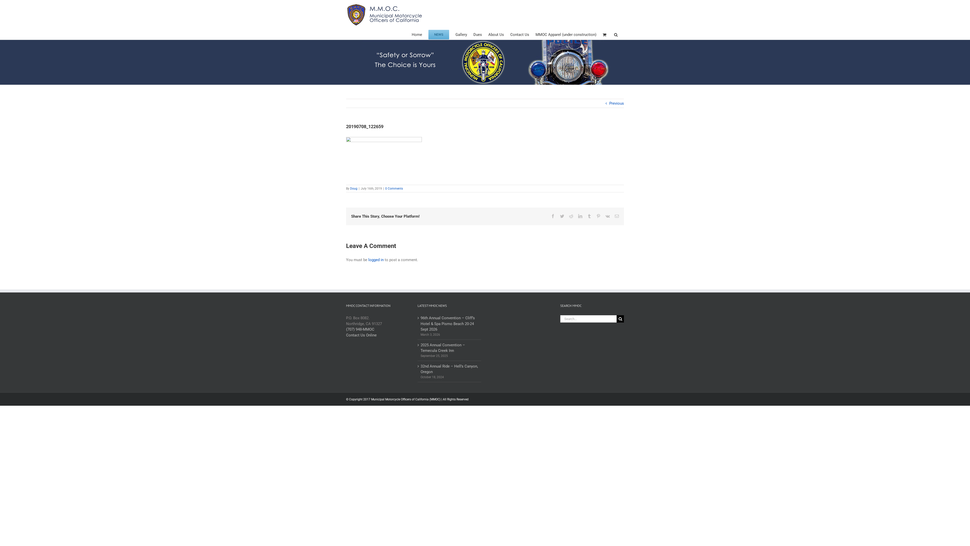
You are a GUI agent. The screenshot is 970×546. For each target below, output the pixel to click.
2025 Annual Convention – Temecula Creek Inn (443, 348)
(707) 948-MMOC (360, 329)
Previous (616, 103)
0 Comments (394, 188)
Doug (353, 188)
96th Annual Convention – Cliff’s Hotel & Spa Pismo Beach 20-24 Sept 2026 (448, 324)
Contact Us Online (361, 335)
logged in (376, 260)
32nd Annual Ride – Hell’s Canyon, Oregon (449, 369)
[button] (616, 34)
